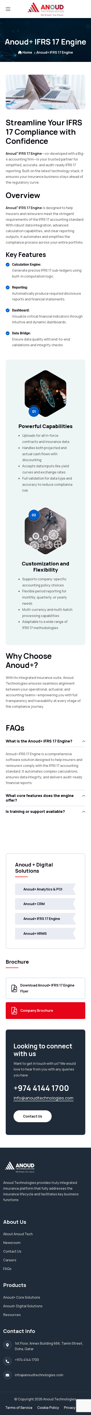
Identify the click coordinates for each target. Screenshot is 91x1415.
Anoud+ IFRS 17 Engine (41, 918)
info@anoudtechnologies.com (43, 1098)
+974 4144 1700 (27, 1359)
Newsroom (12, 1242)
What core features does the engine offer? (40, 798)
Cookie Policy (48, 1407)
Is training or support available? (35, 811)
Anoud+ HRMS (35, 933)
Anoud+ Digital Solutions (23, 1306)
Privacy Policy (75, 1407)
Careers (9, 1260)
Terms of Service (18, 1407)
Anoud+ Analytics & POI (42, 889)
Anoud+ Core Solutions (21, 1297)
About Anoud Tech (18, 1234)
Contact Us (32, 1116)
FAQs (7, 1268)
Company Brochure (36, 1010)
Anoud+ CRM (34, 903)
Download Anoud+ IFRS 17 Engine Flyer (47, 988)
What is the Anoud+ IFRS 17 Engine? (39, 741)
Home (27, 52)
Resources (12, 1314)
